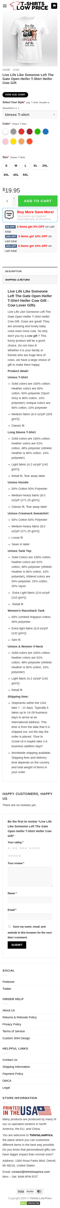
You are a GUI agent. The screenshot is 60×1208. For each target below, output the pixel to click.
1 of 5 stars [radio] (8, 849)
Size (5, 157)
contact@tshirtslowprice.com (31, 1171)
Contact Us (9, 1059)
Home (6, 69)
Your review (16, 863)
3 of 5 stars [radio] (22, 849)
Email (12, 909)
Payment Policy (12, 1073)
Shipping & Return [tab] (17, 279)
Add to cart (38, 201)
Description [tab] (13, 271)
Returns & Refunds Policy (19, 1017)
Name (12, 893)
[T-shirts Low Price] (29, 5)
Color (6, 123)
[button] (4, 5)
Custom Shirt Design (16, 1038)
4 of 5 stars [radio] (34, 849)
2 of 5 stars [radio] (14, 849)
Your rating (15, 842)
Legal (6, 1087)
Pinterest (8, 981)
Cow (16, 69)
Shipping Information (16, 1066)
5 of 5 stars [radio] (14, 856)
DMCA (6, 1080)
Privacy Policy (11, 1024)
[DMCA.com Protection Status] (30, 1203)
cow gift (32, 336)
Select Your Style (13, 102)
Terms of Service (13, 1031)
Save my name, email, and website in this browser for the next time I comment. (30, 932)
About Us (8, 1010)
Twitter (6, 988)
